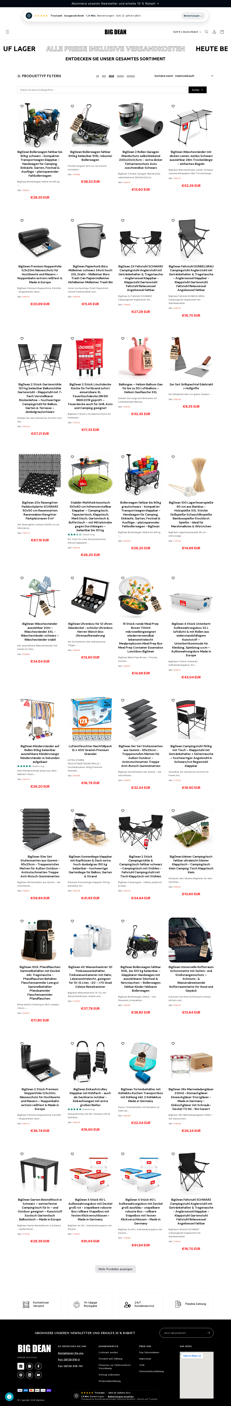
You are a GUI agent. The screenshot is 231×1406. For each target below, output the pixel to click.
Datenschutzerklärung (151, 1371)
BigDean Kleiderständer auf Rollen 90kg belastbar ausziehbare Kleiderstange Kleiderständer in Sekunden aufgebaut (40, 754)
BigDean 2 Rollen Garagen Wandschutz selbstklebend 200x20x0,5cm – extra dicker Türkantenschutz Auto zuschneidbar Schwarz (141, 160)
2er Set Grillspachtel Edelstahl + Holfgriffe (191, 386)
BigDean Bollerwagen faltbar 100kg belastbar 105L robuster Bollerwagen (90, 156)
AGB (141, 1365)
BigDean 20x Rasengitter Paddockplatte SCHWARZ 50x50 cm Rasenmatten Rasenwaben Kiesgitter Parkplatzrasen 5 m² (40, 510)
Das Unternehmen (149, 1352)
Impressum (145, 1358)
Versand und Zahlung (110, 1358)
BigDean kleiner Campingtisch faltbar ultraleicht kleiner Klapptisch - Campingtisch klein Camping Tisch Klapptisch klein (191, 864)
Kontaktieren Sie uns (70, 1353)
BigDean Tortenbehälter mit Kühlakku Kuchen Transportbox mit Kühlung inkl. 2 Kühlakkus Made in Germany (140, 1095)
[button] (7, 32)
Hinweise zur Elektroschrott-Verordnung (115, 1367)
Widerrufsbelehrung (110, 1381)
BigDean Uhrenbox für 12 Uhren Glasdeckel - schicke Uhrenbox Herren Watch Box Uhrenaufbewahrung (90, 630)
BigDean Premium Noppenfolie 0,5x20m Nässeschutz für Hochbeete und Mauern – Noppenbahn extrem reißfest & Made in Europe (39, 274)
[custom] (20, 1366)
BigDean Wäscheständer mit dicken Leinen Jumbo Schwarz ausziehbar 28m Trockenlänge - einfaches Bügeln (191, 158)
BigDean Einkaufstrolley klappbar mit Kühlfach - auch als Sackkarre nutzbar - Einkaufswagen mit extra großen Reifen (90, 1097)
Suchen (195, 90)
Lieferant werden (108, 1352)
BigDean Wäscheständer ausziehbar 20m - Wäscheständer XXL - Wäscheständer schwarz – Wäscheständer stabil (40, 632)
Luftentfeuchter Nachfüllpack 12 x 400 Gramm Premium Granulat (90, 750)
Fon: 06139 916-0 (69, 1359)
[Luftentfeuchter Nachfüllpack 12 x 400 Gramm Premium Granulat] (90, 719)
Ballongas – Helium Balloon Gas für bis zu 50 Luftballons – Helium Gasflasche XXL (141, 388)
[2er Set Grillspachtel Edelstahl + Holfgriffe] (191, 357)
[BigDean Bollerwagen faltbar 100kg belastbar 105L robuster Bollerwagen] (90, 124)
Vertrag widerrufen (109, 1374)
